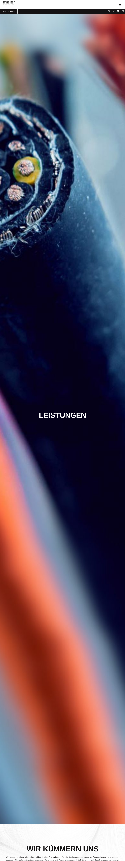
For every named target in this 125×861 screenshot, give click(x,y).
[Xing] (113, 11)
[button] (120, 4)
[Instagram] (109, 11)
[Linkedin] (118, 11)
